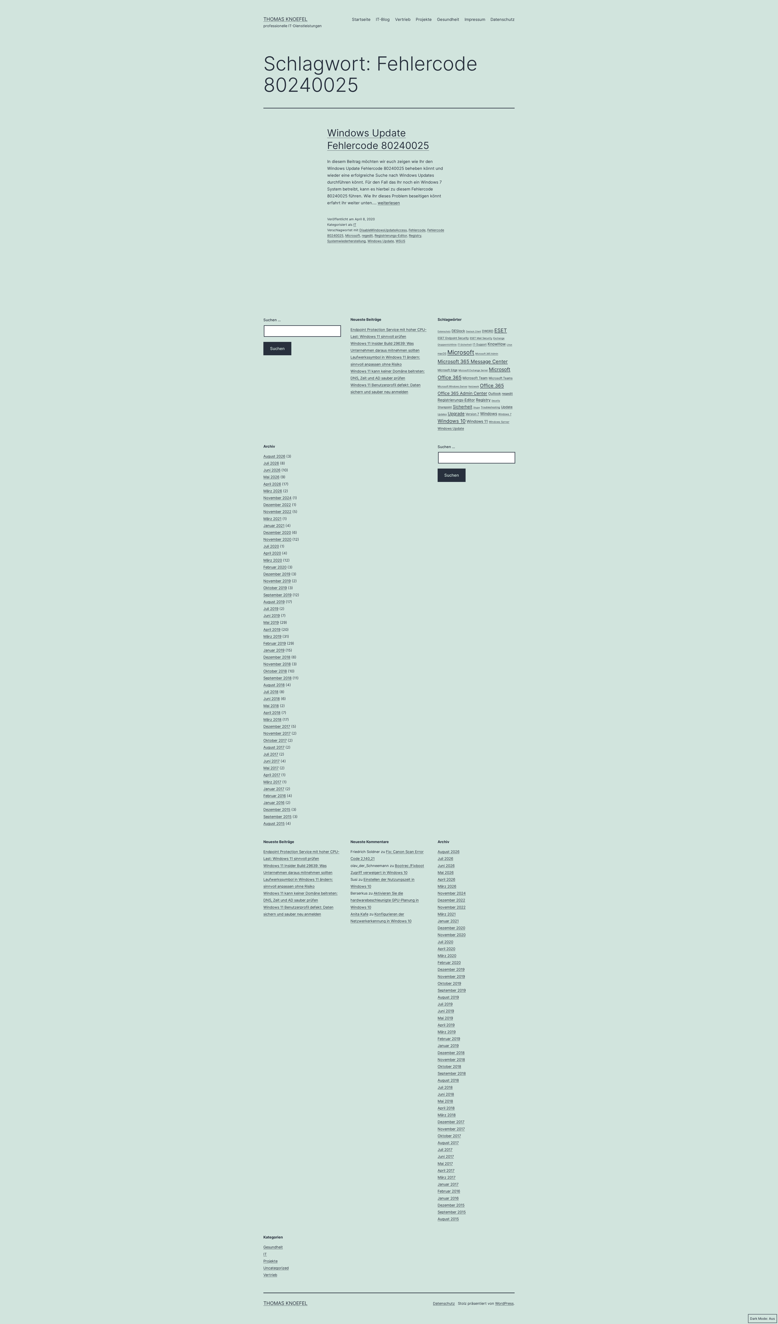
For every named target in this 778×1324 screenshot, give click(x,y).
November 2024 (277, 498)
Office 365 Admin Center (462, 393)
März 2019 (272, 636)
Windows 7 (504, 414)
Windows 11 (477, 421)
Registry (415, 235)
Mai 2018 (271, 706)
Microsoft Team (475, 378)
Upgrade (456, 413)
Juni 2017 (271, 761)
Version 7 (472, 414)
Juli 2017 (270, 754)
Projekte (424, 19)
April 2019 (271, 629)
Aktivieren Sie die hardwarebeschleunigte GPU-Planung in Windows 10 (385, 900)
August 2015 (274, 823)
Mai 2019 (271, 622)
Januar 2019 (273, 650)
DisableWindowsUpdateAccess (383, 230)
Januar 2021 (273, 525)
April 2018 (271, 713)
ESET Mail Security (481, 338)
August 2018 (274, 685)
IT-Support (480, 344)
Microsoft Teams (501, 378)
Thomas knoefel (285, 19)
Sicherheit (462, 406)
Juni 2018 (271, 699)
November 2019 (277, 581)
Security (496, 400)
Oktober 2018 (275, 671)
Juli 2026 (271, 463)
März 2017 (272, 782)
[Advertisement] (389, 472)
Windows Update (381, 241)
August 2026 (274, 456)
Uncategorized (276, 1268)
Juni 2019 (271, 615)
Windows (488, 413)
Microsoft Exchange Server (473, 370)
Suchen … (272, 320)
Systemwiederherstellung (346, 241)
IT (354, 225)
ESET (500, 330)
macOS (442, 353)
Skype (476, 407)
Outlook (494, 394)
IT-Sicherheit (465, 344)
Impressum (475, 19)
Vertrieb (402, 19)
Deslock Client (473, 331)
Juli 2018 (270, 692)
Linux (509, 344)
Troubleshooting (490, 407)
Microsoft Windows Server (452, 386)
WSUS (400, 241)
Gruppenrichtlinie (447, 344)
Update (507, 407)
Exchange (498, 338)
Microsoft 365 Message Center (473, 361)
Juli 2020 (271, 546)
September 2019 (277, 595)
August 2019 (274, 602)
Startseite (361, 19)
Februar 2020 (274, 567)
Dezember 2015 (276, 809)
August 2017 (273, 747)
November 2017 (277, 733)
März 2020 (272, 560)
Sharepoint (445, 407)
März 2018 (272, 719)
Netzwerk (473, 386)
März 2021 (272, 519)
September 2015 (277, 817)
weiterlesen (389, 202)
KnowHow (497, 344)
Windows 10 (452, 421)
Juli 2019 (270, 609)
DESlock (458, 331)
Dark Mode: (759, 1319)
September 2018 (277, 678)
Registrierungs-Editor (391, 235)
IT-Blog (383, 19)
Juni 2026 (271, 470)
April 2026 (272, 484)
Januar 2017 (273, 789)
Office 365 (492, 386)
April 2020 (272, 553)
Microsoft (352, 235)
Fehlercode (417, 230)
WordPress (504, 1303)
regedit (367, 235)
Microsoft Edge (447, 370)
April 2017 (271, 775)
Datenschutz (503, 19)
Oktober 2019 (275, 588)
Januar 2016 (273, 803)
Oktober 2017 (275, 740)
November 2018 (277, 664)
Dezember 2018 (276, 657)
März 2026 (272, 491)
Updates (442, 414)
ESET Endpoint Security (453, 338)
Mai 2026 (271, 477)
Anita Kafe (359, 914)
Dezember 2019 (276, 574)
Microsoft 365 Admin (486, 353)
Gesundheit (448, 19)
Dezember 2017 (276, 726)
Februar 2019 (274, 643)
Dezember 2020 (277, 532)
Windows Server (499, 421)
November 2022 (277, 511)
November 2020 (277, 539)
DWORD (487, 331)
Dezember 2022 (277, 505)
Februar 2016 (274, 796)
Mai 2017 (271, 768)
